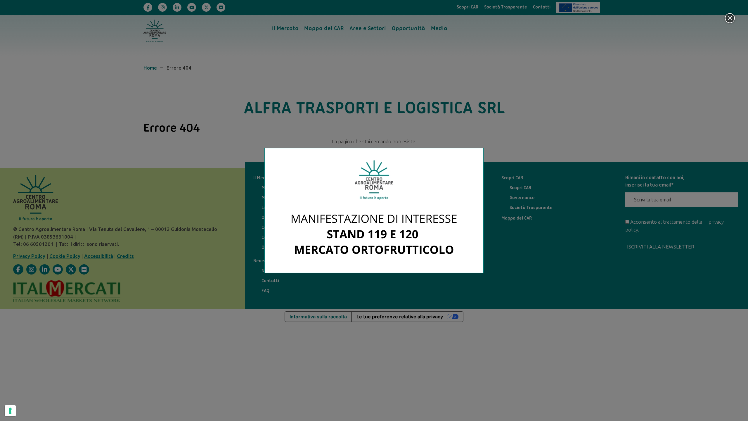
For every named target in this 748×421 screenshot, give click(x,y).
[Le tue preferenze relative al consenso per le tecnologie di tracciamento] (10, 410)
